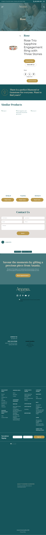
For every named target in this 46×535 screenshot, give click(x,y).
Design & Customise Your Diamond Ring (16, 418)
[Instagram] (17, 296)
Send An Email (32, 80)
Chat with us (30, 64)
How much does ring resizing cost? (40, 424)
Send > (23, 233)
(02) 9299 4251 (14, 338)
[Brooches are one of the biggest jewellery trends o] (40, 247)
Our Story (38, 394)
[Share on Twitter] (29, 74)
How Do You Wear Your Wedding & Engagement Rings (40, 411)
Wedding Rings (16, 390)
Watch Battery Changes (27, 396)
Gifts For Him (27, 406)
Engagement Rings (4, 391)
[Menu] (2, 7)
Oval (2, 395)
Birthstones (27, 413)
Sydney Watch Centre (27, 391)
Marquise (3, 406)
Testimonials (39, 398)
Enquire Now (29, 61)
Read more (8, 199)
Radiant (3, 405)
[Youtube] (26, 296)
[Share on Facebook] (25, 74)
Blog (37, 402)
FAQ (37, 396)
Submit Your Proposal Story (40, 429)
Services (15, 403)
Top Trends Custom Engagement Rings (39, 406)
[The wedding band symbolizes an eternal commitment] (6, 247)
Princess (3, 400)
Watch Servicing (28, 394)
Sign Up (39, 437)
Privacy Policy (23, 532)
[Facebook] (20, 296)
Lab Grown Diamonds (16, 400)
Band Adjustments (28, 398)
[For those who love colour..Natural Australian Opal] (17, 247)
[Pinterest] (22, 296)
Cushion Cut (4, 397)
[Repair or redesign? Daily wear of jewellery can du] (28, 247)
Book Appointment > (23, 275)
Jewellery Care (16, 416)
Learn (37, 417)
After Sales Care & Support (17, 407)
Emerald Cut (4, 402)
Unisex (14, 396)
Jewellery (26, 409)
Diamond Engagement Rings (4, 412)
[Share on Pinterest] (33, 74)
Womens (15, 394)
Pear (2, 398)
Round (2, 394)
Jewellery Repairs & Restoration (17, 411)
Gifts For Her (27, 403)
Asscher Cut (4, 403)
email (44, 1)
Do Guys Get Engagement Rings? (39, 421)
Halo (2, 415)
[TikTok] (28, 296)
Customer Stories (38, 391)
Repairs (26, 399)
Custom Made (4, 417)
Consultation (16, 409)
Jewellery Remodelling (16, 414)
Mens (14, 393)
